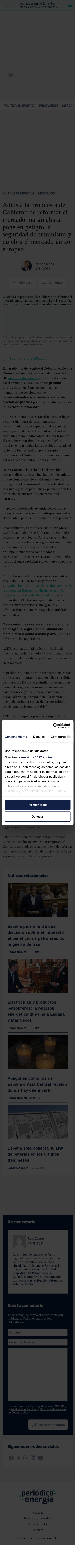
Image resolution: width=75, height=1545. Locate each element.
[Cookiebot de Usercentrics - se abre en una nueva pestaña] (53, 725)
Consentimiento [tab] (16, 736)
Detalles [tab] (38, 736)
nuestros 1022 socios (37, 757)
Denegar (37, 816)
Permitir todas (37, 804)
